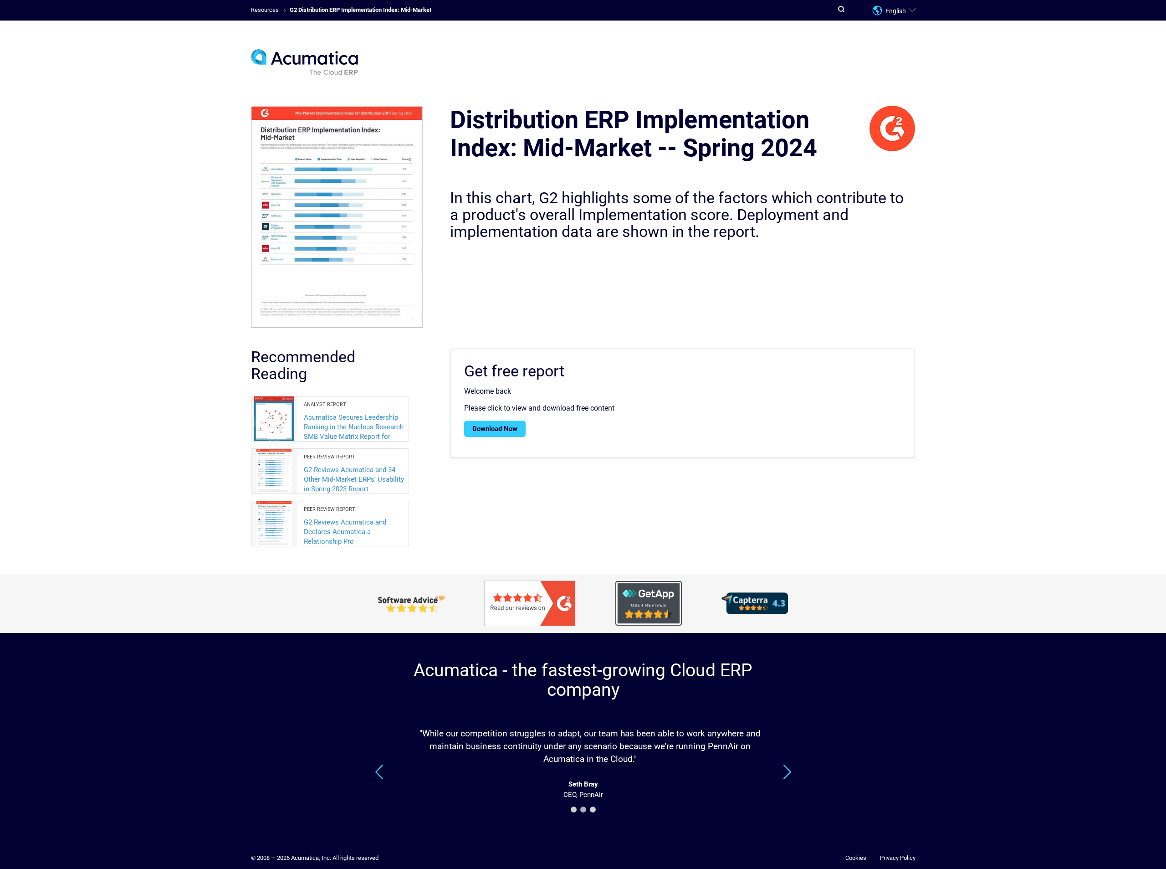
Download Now (494, 429)
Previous (379, 772)
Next (787, 772)
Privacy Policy (897, 857)
